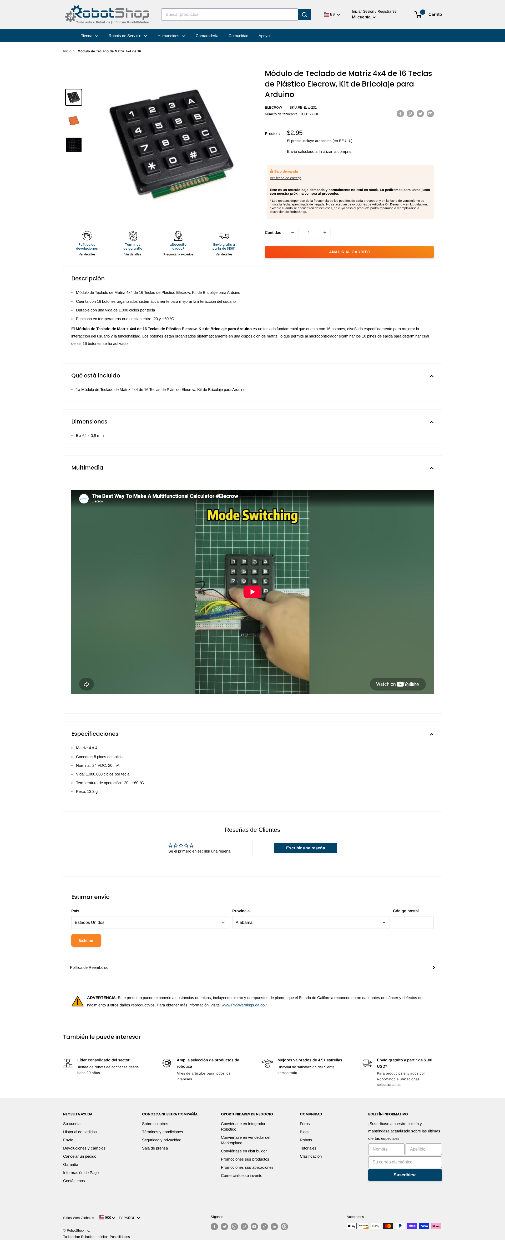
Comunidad (238, 35)
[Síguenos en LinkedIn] (274, 1226)
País (75, 911)
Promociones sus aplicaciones (247, 1167)
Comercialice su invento (241, 1175)
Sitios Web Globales (78, 1218)
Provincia (241, 911)
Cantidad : (274, 232)
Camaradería (207, 35)
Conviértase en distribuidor (244, 1151)
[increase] (324, 232)
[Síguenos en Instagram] (234, 1226)
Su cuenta (71, 1123)
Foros (305, 1123)
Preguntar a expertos (178, 254)
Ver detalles (87, 254)
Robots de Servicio (125, 35)
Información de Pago (81, 1172)
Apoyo (264, 35)
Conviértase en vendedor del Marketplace (245, 1140)
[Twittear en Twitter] (420, 113)
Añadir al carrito (349, 252)
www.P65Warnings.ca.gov (244, 1005)
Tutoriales (308, 1148)
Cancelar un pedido (79, 1156)
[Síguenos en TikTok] (264, 1226)
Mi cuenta (362, 17)
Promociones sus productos (245, 1159)
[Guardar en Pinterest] (410, 113)
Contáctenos (74, 1180)
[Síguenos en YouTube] (254, 1226)
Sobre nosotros (155, 1123)
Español (128, 1218)
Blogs (305, 1132)
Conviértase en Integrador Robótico (243, 1126)
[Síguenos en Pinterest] (244, 1226)
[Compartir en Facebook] (400, 113)
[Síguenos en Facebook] (214, 1226)
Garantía (70, 1164)
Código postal (406, 911)
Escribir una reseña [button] (305, 848)
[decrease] (292, 232)
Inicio (67, 51)
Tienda (87, 35)
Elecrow (273, 107)
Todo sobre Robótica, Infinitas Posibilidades (96, 1237)
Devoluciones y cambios (84, 1148)
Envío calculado (300, 151)
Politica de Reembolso (89, 967)
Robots (306, 1140)
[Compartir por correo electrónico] (430, 113)
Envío (68, 1140)
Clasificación (311, 1156)
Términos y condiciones (162, 1132)
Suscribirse (405, 1175)
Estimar (86, 940)
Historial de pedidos (80, 1132)
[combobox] (229, 14)
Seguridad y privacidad (161, 1140)
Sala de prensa (155, 1148)
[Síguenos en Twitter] (224, 1226)
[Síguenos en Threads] (284, 1226)
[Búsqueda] (304, 14)
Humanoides (169, 35)
